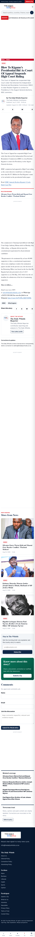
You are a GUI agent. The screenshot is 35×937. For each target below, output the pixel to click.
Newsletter (4, 905)
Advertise (4, 902)
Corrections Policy (6, 861)
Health (3, 882)
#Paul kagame (12, 303)
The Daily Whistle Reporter (18, 98)
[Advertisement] (17, 38)
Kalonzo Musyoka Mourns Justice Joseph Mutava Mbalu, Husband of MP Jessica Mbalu (17, 585)
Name (3, 693)
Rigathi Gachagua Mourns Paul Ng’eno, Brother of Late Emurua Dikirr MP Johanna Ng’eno (15, 623)
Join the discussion (8, 711)
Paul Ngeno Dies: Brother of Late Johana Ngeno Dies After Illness (17, 798)
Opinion (3, 887)
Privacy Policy (5, 908)
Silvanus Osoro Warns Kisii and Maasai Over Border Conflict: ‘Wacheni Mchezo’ (16, 195)
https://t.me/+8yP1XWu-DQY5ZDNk (19, 298)
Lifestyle (3, 879)
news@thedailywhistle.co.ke (12, 292)
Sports (3, 885)
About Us (4, 856)
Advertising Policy (6, 864)
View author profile (17, 331)
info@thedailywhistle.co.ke (10, 845)
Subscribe (17, 652)
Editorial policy (8, 819)
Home (2, 59)
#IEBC (4, 303)
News (8, 59)
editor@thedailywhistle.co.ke (22, 345)
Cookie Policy (5, 914)
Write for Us (4, 899)
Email (3, 703)
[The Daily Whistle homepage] (15, 7)
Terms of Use (5, 911)
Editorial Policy (5, 858)
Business (3, 876)
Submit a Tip (29, 1)
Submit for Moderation (10, 728)
